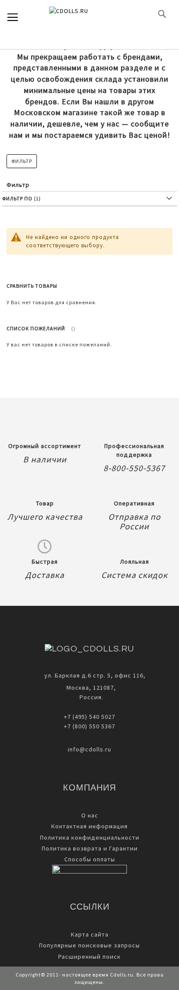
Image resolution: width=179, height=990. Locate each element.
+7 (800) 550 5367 (89, 726)
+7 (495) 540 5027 (89, 717)
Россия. (89, 697)
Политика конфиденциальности (89, 837)
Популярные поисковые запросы (89, 945)
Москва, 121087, (89, 687)
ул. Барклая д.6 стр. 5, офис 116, (95, 675)
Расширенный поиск (89, 956)
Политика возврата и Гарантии (90, 848)
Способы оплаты (89, 859)
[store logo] (83, 14)
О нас (89, 815)
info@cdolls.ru (89, 749)
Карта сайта (90, 934)
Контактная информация (89, 826)
